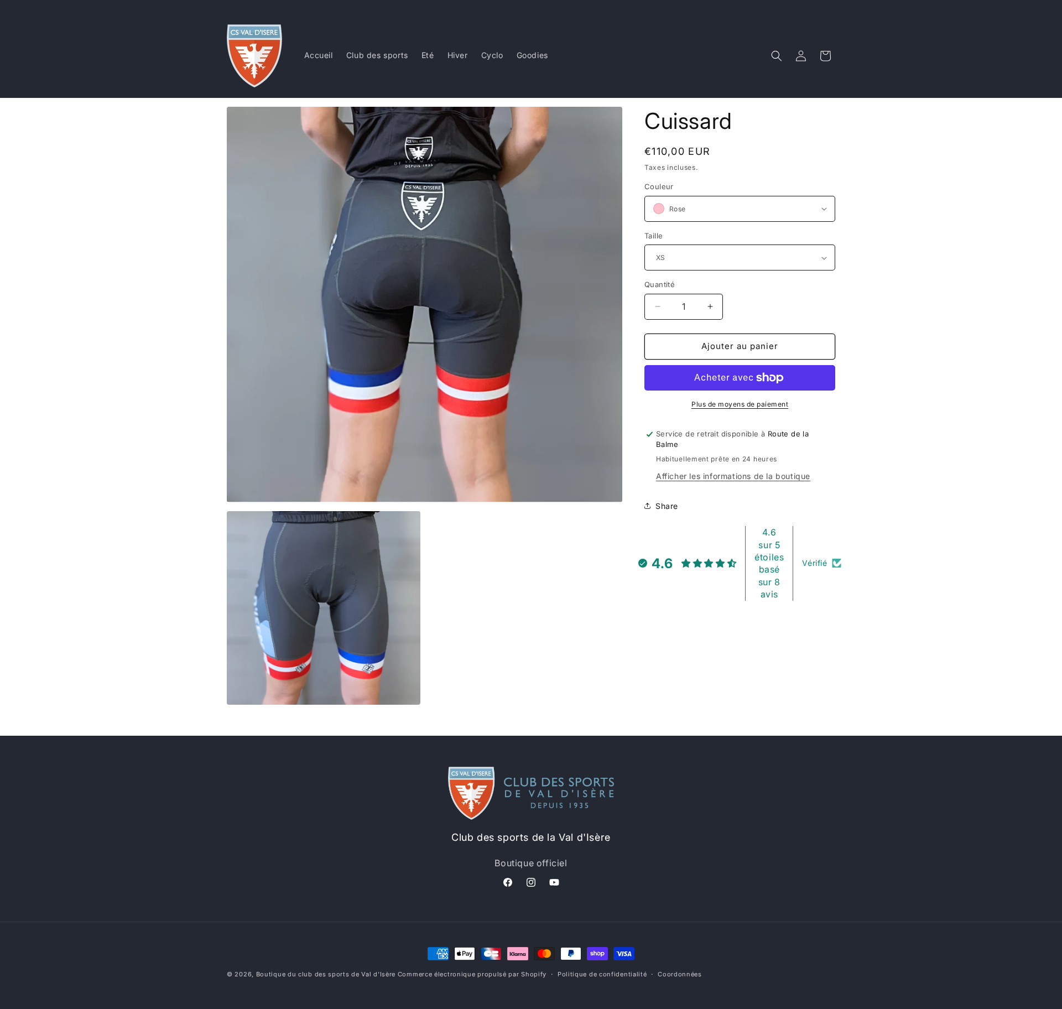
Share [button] (666, 506)
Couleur (659, 186)
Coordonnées (680, 974)
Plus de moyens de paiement (739, 404)
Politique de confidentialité (602, 974)
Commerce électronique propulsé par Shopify (472, 974)
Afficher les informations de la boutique (733, 476)
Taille (653, 235)
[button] (776, 56)
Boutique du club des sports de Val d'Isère (325, 974)
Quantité (659, 284)
